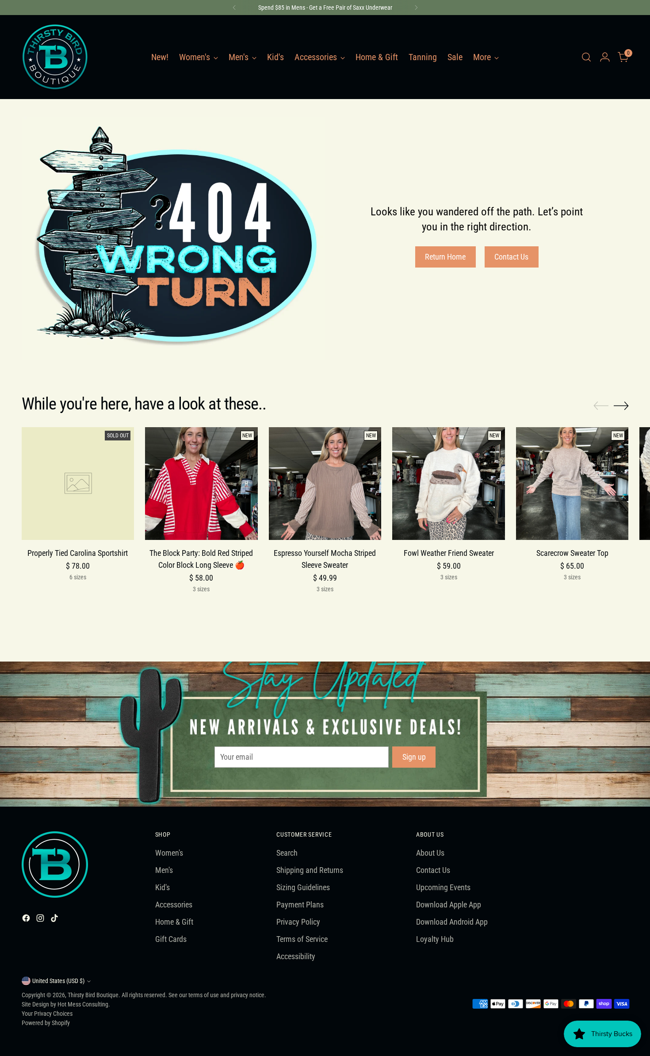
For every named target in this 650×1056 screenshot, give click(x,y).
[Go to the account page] (605, 57)
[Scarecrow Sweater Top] (572, 483)
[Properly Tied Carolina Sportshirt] (78, 483)
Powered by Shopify (46, 1022)
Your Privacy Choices (47, 1013)
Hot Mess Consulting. (83, 1004)
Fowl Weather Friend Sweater (449, 553)
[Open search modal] (586, 57)
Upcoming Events (443, 887)
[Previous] (234, 7)
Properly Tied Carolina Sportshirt (77, 553)
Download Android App (452, 921)
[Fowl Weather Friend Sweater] (448, 483)
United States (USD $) (58, 980)
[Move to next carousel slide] (621, 405)
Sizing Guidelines (303, 887)
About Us (430, 852)
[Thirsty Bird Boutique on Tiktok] (55, 920)
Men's (164, 870)
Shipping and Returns (309, 870)
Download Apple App (448, 904)
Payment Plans (300, 904)
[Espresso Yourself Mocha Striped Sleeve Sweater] (325, 483)
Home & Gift (174, 921)
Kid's (162, 887)
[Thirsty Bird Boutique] (55, 57)
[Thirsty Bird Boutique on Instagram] (41, 920)
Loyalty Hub (435, 939)
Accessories (173, 904)
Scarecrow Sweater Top (572, 553)
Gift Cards (171, 939)
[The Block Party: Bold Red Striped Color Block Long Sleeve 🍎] (201, 483)
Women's (169, 852)
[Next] (416, 7)
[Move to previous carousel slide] (600, 405)
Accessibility (295, 956)
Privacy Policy (298, 921)
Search (287, 852)
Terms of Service (302, 939)
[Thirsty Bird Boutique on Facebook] (27, 920)
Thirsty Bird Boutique (93, 995)
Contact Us (433, 870)
